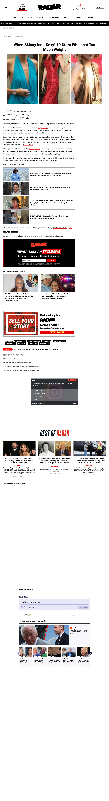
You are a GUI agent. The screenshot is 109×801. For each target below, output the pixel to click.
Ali (49, 151)
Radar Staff (9, 110)
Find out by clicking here (62, 228)
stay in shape (43, 128)
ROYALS (67, 18)
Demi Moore (7, 137)
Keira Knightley (34, 341)
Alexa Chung (10, 343)
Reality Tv (11, 36)
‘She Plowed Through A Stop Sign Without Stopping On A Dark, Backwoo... (36, 349)
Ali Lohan (21, 343)
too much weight (37, 133)
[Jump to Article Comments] (4, 115)
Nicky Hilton (44, 343)
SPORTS (89, 18)
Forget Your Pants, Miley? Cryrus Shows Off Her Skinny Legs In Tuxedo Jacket (33, 236)
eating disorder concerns (27, 154)
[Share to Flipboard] (21, 115)
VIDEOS (78, 18)
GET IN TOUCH (57, 332)
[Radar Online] (50, 7)
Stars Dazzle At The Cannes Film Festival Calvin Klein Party (21, 370)
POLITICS (41, 18)
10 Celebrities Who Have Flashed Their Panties (17, 362)
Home (5, 36)
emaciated (7, 139)
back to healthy (28, 145)
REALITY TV (27, 18)
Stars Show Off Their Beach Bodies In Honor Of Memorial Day (21, 366)
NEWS (15, 18)
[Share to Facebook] (9, 115)
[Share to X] (15, 115)
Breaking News (59, 341)
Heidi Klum (47, 341)
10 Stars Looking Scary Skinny (12, 358)
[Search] (6, 8)
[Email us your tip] (22, 10)
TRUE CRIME (54, 18)
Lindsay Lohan (19, 36)
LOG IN (101, 7)
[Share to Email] (27, 115)
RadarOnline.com (46, 130)
